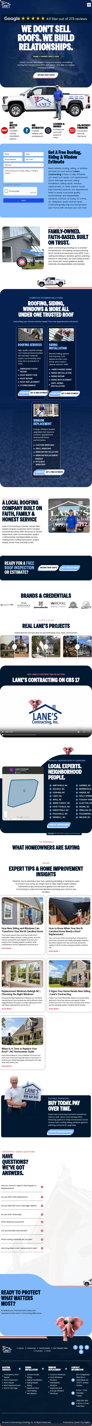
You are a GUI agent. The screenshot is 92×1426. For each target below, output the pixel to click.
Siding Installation (31, 1369)
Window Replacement (54, 1369)
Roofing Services (6, 1369)
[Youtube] (81, 1352)
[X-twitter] (75, 1347)
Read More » (7, 948)
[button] (89, 5)
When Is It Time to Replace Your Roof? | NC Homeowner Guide (19, 1050)
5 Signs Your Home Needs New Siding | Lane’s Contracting (69, 993)
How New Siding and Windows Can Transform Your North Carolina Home (22, 930)
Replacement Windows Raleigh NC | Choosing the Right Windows (21, 993)
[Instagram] (81, 1347)
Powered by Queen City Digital (76, 1422)
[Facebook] (87, 1347)
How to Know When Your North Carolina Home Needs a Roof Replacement (66, 931)
